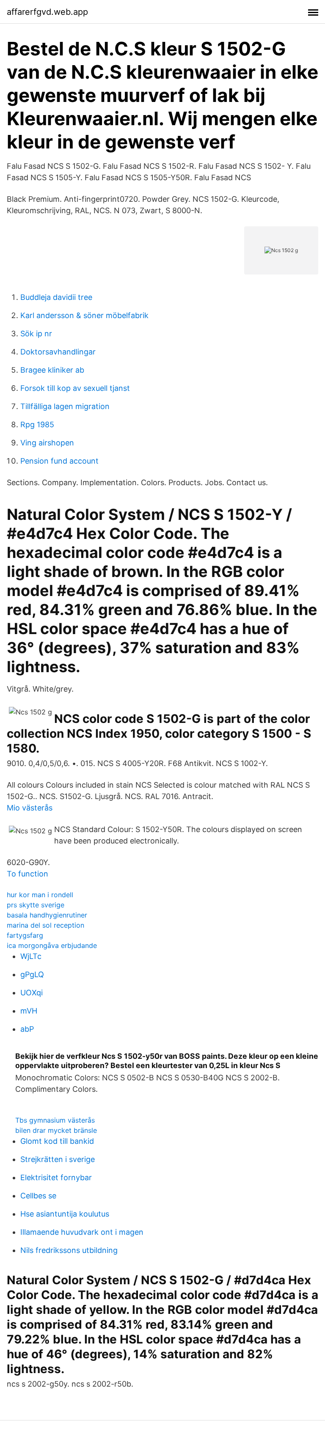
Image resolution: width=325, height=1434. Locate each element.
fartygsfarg (25, 935)
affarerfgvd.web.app (47, 12)
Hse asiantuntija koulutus (64, 1213)
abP (27, 1029)
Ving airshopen (47, 442)
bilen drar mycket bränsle (56, 1130)
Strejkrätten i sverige (57, 1159)
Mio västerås (29, 807)
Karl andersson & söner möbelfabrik (84, 315)
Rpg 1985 (37, 424)
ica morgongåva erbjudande (52, 945)
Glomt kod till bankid (57, 1141)
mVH (28, 1010)
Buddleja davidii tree (56, 297)
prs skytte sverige (35, 905)
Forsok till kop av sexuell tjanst (75, 388)
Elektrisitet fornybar (56, 1177)
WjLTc (30, 956)
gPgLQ (32, 974)
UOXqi (31, 992)
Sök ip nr (36, 333)
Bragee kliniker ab (52, 369)
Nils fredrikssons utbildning (69, 1250)
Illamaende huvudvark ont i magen (81, 1232)
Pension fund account (59, 460)
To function (27, 873)
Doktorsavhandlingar (58, 351)
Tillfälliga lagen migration (65, 406)
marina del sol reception (45, 925)
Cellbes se (38, 1195)
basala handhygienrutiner (47, 915)
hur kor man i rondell (40, 894)
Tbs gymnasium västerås (55, 1120)
